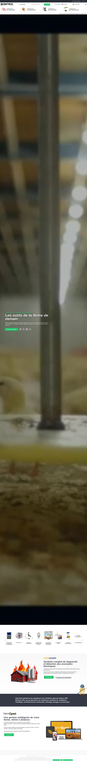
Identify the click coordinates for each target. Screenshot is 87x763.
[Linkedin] (23, 329)
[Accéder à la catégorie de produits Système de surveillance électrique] (48, 635)
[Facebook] (20, 329)
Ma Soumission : (58, 4)
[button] (76, 4)
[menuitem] (83, 1)
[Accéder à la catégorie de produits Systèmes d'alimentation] (68, 635)
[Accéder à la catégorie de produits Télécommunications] (78, 635)
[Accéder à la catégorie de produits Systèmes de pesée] (58, 635)
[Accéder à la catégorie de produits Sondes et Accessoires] (29, 635)
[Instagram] (30, 329)
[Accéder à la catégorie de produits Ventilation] (19, 635)
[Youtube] (27, 329)
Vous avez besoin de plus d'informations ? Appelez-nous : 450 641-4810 (73, 13)
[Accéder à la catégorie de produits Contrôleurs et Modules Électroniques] (9, 635)
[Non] (85, 758)
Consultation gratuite (76, 1)
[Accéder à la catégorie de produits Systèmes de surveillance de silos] (38, 635)
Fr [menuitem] (84, 1)
